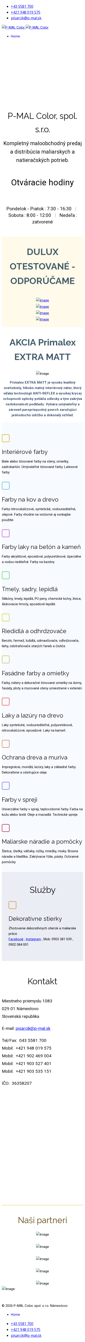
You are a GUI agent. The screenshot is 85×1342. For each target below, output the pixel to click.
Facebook (16, 939)
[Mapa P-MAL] (42, 1143)
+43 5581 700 (22, 6)
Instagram (33, 939)
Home (15, 36)
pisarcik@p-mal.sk (26, 17)
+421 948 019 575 (25, 12)
